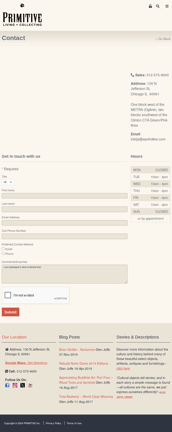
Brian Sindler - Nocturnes (77, 349)
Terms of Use (74, 423)
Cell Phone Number (14, 230)
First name (8, 190)
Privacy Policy (53, 423)
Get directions (26, 362)
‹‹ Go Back (162, 38)
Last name (8, 203)
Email (8, 249)
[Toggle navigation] (167, 6)
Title (4, 176)
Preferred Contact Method (17, 244)
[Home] (25, 15)
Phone (9, 253)
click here (123, 368)
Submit (10, 312)
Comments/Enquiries (14, 262)
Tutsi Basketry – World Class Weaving (86, 396)
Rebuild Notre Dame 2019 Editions (83, 363)
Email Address (10, 217)
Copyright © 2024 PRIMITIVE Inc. (22, 423)
